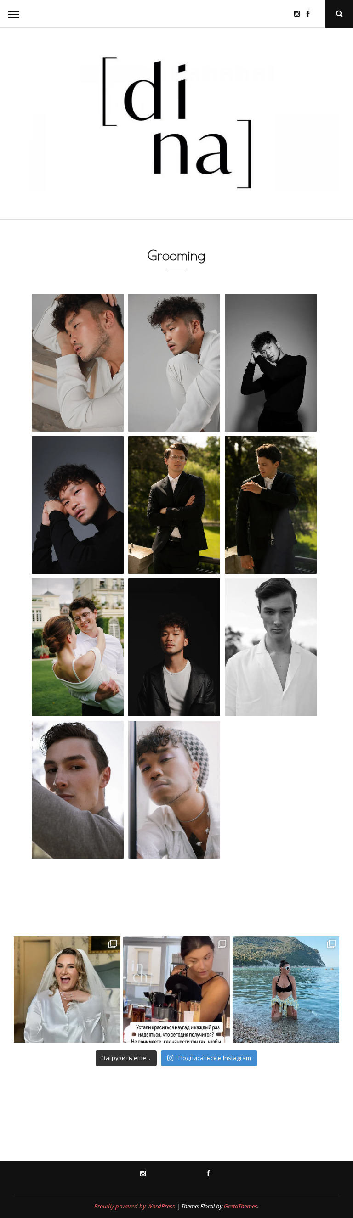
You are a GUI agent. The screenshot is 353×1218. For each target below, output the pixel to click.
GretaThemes (240, 1206)
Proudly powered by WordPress (134, 1206)
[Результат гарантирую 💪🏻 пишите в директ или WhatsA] (176, 989)
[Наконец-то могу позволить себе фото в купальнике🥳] (286, 989)
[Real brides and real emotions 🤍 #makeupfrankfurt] (67, 989)
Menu (14, 14)
